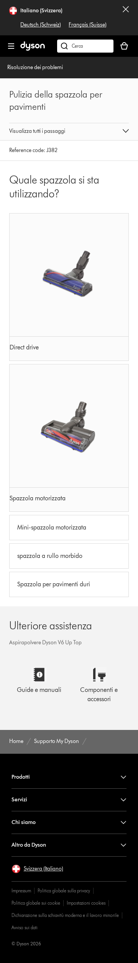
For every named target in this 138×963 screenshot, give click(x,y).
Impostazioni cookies (86, 903)
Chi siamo (24, 822)
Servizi (19, 799)
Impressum (21, 891)
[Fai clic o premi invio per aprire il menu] (11, 46)
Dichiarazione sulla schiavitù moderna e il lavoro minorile (65, 915)
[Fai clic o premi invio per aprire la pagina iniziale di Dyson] (32, 49)
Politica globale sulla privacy (64, 891)
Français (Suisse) (88, 25)
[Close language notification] (126, 17)
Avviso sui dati (25, 927)
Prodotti (21, 777)
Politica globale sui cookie (36, 903)
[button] (69, 131)
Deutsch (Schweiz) (40, 25)
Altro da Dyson (29, 845)
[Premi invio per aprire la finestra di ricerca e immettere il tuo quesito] (85, 46)
